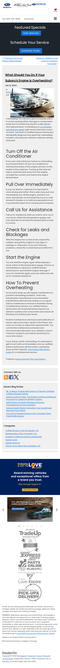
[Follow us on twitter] (16, 377)
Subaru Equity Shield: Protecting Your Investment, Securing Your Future (29, 409)
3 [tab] (27, 526)
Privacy (39, 656)
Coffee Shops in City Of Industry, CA (22, 430)
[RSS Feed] (6, 377)
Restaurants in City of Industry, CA (21, 433)
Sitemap (31, 656)
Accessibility (8, 658)
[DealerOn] (9, 653)
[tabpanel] (30, 509)
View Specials (31, 33)
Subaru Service (22, 359)
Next (56, 509)
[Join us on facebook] (11, 377)
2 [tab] (23, 526)
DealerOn (23, 656)
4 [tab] (32, 526)
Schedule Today (31, 50)
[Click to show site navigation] (55, 19)
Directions (29, 19)
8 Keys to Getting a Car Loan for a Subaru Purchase (47, 61)
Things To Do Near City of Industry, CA (23, 446)
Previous (3, 509)
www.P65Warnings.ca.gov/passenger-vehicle (36, 633)
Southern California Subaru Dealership (24, 436)
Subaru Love (11, 439)
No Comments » (38, 359)
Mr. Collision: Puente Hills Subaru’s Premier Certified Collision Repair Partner (30, 392)
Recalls (47, 656)
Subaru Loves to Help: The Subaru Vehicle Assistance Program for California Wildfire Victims (31, 398)
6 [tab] (40, 526)
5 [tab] (36, 526)
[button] (11, 19)
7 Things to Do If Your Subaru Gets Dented (12, 59)
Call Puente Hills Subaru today (28, 351)
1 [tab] (19, 526)
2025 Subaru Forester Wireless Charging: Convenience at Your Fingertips (25, 403)
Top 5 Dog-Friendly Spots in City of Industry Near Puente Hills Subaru (28, 414)
